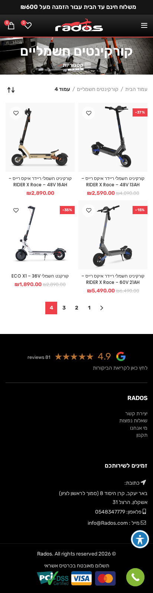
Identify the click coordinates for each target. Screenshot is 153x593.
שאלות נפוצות (133, 420)
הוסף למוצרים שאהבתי (88, 113)
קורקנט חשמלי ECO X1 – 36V (40, 276)
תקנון (141, 435)
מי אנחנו (138, 428)
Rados (44, 554)
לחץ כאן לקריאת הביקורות (120, 368)
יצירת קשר (136, 413)
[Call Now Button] (135, 577)
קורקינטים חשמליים (97, 89)
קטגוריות (73, 65)
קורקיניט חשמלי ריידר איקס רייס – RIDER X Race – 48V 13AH (112, 181)
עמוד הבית (136, 89)
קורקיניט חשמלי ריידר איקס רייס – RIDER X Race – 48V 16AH (40, 181)
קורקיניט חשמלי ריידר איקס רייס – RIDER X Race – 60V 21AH (112, 279)
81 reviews (38, 357)
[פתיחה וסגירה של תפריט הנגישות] (140, 539)
